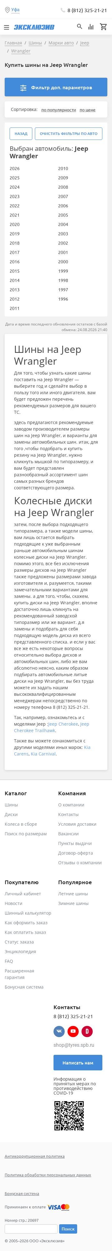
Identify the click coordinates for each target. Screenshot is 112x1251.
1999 (63, 271)
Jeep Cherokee (63, 724)
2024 (15, 187)
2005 (63, 215)
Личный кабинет (23, 894)
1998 (63, 280)
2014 (15, 280)
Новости (13, 903)
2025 (15, 177)
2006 (63, 205)
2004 (63, 224)
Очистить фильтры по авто (68, 133)
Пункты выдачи (75, 843)
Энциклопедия (20, 951)
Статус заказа (19, 942)
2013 (15, 289)
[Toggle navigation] (6, 26)
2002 (63, 243)
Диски (11, 814)
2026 (15, 168)
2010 (63, 168)
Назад (21, 133)
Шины (11, 805)
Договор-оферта (75, 853)
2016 (15, 261)
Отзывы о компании (80, 863)
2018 (15, 243)
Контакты (68, 814)
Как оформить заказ (26, 923)
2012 (15, 299)
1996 (63, 299)
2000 (63, 261)
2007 (63, 196)
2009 (63, 177)
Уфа (15, 9)
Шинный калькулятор (28, 913)
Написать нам (78, 1062)
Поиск (68, 1229)
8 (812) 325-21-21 (87, 10)
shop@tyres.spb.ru (74, 1045)
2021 (15, 215)
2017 (15, 252)
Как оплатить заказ (25, 932)
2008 (63, 187)
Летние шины (73, 894)
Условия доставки (77, 824)
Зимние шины (73, 903)
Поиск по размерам (26, 834)
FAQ (9, 961)
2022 (15, 205)
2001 (63, 252)
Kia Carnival (43, 754)
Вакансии (68, 834)
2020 (15, 224)
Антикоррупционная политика (35, 1156)
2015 (15, 271)
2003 (63, 233)
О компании (71, 805)
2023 (15, 196)
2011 (15, 308)
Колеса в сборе (21, 824)
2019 (15, 233)
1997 (63, 289)
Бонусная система (24, 987)
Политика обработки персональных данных (48, 1174)
